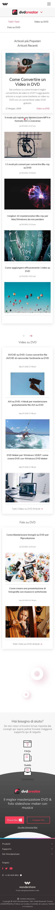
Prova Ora (12, 820)
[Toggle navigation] (49, 4)
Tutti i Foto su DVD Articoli (26, 644)
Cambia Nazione (27, 899)
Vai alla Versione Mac (28, 827)
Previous (24, 336)
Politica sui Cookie (21, 904)
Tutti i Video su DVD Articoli (26, 508)
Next (31, 336)
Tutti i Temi (13, 21)
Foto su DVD (13, 27)
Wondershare (23, 901)
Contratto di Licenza (39, 904)
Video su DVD (41, 21)
